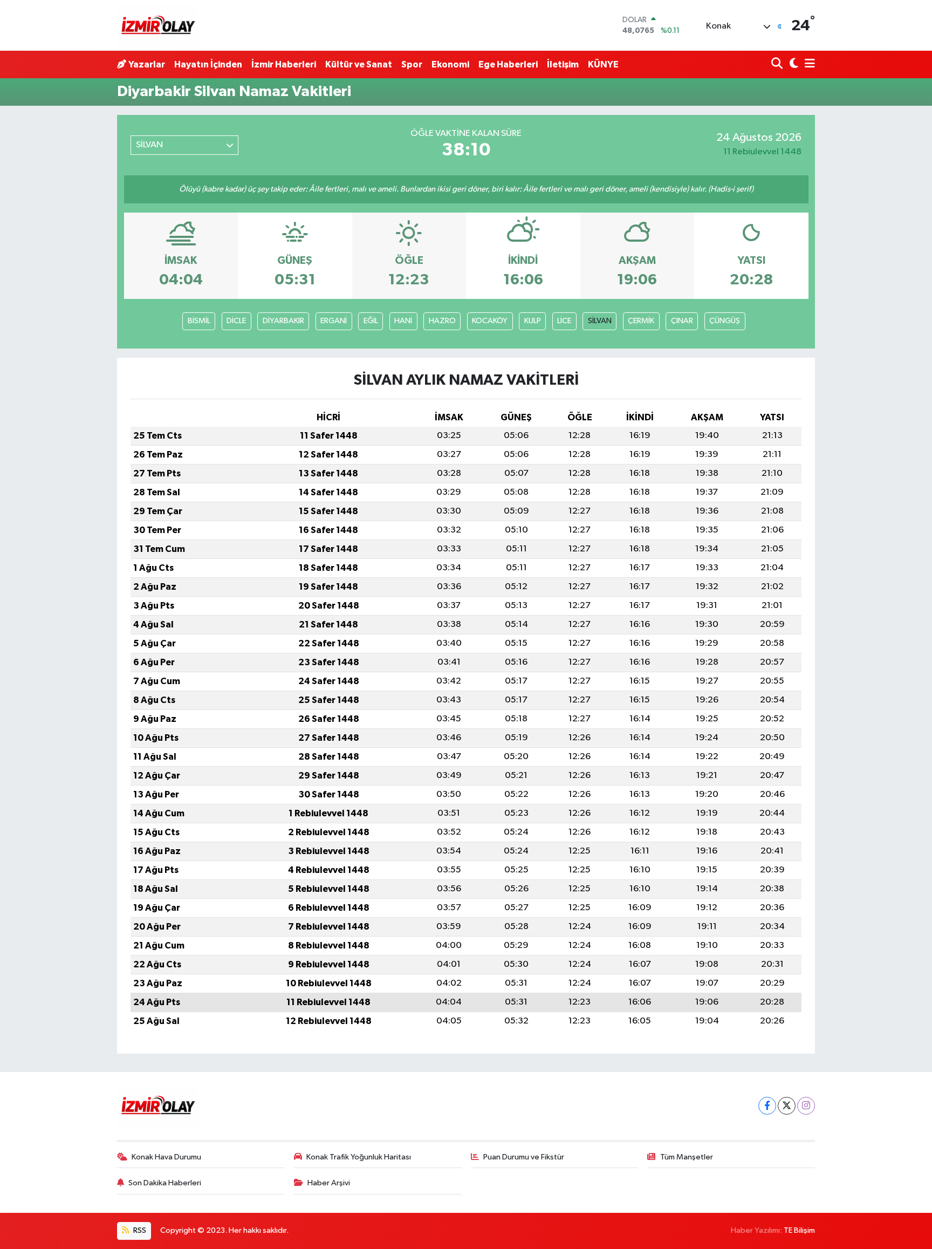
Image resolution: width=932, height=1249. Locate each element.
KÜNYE (603, 64)
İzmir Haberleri (283, 64)
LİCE (564, 321)
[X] (787, 1106)
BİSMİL (199, 321)
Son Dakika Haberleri (164, 1183)
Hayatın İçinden (208, 64)
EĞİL (371, 321)
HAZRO (442, 321)
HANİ (403, 321)
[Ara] (778, 64)
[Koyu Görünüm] (792, 64)
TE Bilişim (799, 1230)
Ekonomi (450, 64)
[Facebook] (767, 1106)
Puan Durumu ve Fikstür (523, 1157)
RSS (139, 1230)
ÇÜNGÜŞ (724, 321)
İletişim (563, 64)
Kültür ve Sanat (358, 64)
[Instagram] (806, 1106)
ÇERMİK (641, 321)
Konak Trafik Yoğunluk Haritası (358, 1157)
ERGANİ (333, 321)
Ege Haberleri (508, 64)
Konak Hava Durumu (166, 1157)
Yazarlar (146, 64)
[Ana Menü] (808, 64)
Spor (411, 64)
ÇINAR (682, 321)
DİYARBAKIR (283, 321)
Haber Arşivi (328, 1183)
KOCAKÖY (490, 321)
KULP (532, 321)
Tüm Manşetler (686, 1157)
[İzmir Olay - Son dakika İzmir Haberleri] (157, 25)
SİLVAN (600, 321)
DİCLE (236, 321)
